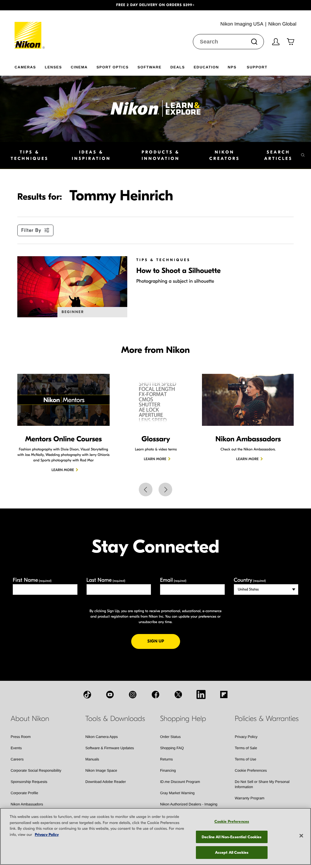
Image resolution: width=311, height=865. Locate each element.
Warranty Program (250, 798)
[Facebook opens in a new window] (155, 694)
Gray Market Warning (177, 793)
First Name (32, 580)
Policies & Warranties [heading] (267, 719)
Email (173, 580)
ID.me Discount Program (180, 782)
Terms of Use (245, 759)
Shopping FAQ (172, 748)
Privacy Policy (246, 737)
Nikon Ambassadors (27, 804)
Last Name (106, 580)
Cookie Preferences (251, 770)
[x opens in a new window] (178, 694)
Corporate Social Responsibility (36, 770)
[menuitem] (30, 66)
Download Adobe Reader (105, 782)
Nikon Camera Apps (101, 737)
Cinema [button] (79, 67)
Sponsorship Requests (29, 782)
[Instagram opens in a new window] (132, 694)
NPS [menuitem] (232, 67)
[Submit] (254, 42)
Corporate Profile (24, 793)
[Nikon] (30, 29)
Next (165, 489)
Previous (145, 489)
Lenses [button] (53, 67)
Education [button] (206, 67)
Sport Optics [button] (113, 67)
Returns (166, 759)
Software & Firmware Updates (109, 748)
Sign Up (163, 641)
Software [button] (150, 67)
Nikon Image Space (101, 770)
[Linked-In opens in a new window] (201, 694)
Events (16, 748)
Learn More (63, 470)
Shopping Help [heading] (183, 719)
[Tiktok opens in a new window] (87, 694)
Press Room (21, 737)
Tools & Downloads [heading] (115, 719)
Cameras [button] (25, 67)
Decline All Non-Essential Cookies (231, 837)
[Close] (301, 836)
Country (250, 580)
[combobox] (228, 41)
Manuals (92, 759)
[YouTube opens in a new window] (109, 694)
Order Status (170, 737)
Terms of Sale (246, 748)
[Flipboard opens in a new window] (223, 694)
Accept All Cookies (231, 852)
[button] (23, 5)
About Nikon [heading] (30, 719)
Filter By (31, 230)
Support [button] (257, 67)
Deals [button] (177, 67)
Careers (17, 759)
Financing (168, 770)
